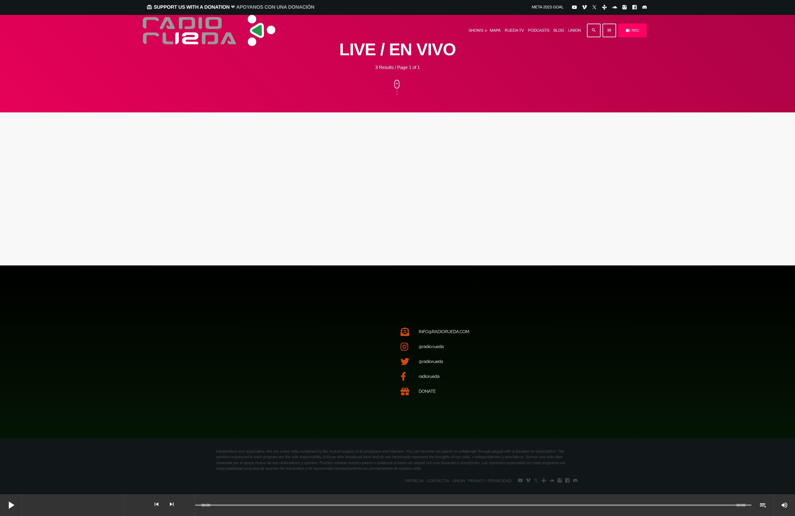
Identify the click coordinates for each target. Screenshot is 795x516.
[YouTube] (574, 7)
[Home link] (209, 30)
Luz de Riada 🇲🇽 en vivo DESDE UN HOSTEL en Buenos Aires (524, 202)
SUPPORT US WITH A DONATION (230, 7)
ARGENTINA (239, 164)
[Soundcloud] (614, 7)
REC (632, 30)
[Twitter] (594, 7)
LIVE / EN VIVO (366, 164)
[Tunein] (604, 7)
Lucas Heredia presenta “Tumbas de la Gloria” (263, 202)
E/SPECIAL (487, 164)
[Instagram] (624, 7)
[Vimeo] (584, 7)
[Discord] (644, 7)
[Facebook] (634, 7)
